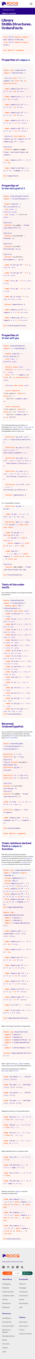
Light (8, 1273)
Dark (18, 1273)
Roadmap (5, 1307)
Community (23, 1292)
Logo (4, 1351)
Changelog (6, 1284)
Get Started (6, 1322)
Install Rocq (6, 1318)
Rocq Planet (23, 1303)
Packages (22, 1288)
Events (21, 1299)
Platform (22, 1284)
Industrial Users (8, 1292)
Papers (5, 1348)
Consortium (23, 1295)
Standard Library (9, 10)
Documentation (8, 1326)
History (5, 1299)
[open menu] (31, 3)
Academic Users (8, 1295)
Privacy (21, 1330)
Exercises (6, 1344)
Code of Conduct (25, 1334)
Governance (23, 1326)
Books (4, 1340)
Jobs (20, 1307)
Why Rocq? (6, 1303)
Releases (5, 1288)
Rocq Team (23, 1322)
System (28, 1273)
